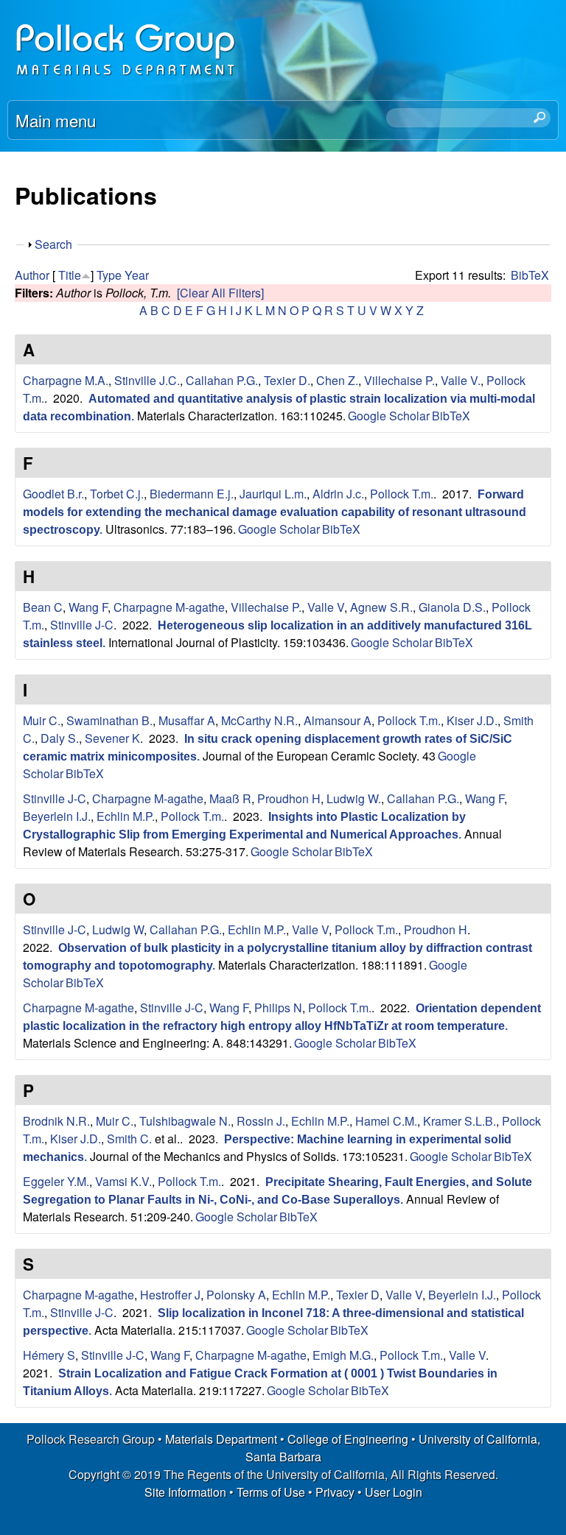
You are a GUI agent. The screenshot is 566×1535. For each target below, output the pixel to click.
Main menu (55, 120)
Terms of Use (271, 1491)
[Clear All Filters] (220, 292)
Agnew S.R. (381, 607)
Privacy (334, 1491)
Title (69, 275)
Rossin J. (261, 1120)
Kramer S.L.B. (459, 1120)
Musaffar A (186, 720)
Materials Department (221, 1438)
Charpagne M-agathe (169, 607)
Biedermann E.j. (192, 493)
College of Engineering (347, 1438)
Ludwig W (118, 929)
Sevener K (112, 738)
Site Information (185, 1491)
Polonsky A (236, 1294)
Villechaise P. (399, 380)
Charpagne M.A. (65, 380)
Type (109, 275)
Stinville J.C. (147, 380)
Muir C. (41, 720)
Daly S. (60, 738)
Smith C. (129, 1138)
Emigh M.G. (343, 1355)
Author (32, 275)
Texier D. (287, 380)
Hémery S (49, 1355)
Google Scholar (389, 415)
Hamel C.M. (386, 1120)
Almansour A (337, 720)
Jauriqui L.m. (273, 493)
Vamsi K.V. (123, 1181)
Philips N (278, 1007)
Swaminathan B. (109, 720)
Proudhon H (289, 798)
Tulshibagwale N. (185, 1120)
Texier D (358, 1294)
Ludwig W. (353, 798)
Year (137, 275)
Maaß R (230, 798)
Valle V (325, 607)
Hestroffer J (170, 1294)
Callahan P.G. (222, 380)
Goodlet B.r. (53, 493)
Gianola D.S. (452, 607)
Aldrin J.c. (338, 493)
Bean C (43, 607)
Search (53, 244)
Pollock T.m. (401, 493)
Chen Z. (337, 380)
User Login (393, 1491)
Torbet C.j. (117, 493)
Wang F (88, 607)
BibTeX (530, 275)
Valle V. (461, 380)
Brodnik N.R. (56, 1120)
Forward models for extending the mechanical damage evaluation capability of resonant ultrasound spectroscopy (274, 512)
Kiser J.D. (472, 720)
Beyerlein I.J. (57, 816)
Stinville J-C (81, 624)
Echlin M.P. (126, 816)
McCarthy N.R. (259, 720)
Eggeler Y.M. (56, 1181)
